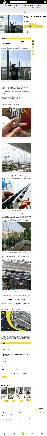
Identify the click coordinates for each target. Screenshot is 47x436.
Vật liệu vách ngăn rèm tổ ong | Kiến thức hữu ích (40, 43)
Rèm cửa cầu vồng (40, 7)
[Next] (21, 24)
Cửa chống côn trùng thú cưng (27, 5)
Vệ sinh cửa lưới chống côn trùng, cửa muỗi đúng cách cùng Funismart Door (40, 47)
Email (17, 369)
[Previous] (6, 24)
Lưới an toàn (9, 12)
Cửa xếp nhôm (38, 5)
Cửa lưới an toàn (16, 7)
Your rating (4, 358)
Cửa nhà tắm (32, 7)
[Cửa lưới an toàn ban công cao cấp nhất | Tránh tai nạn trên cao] (27, 390)
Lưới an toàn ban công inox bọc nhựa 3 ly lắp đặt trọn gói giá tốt (4, 397)
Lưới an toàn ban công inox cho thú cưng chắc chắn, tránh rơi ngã (19, 397)
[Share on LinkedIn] (32, 32)
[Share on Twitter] (27, 32)
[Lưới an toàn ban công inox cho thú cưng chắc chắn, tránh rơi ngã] (19, 390)
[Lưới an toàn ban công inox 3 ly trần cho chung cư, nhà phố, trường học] (11, 390)
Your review (4, 361)
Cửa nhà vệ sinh (24, 7)
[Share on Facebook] (25, 32)
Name (3, 369)
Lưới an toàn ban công (14, 12)
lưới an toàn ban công (17, 339)
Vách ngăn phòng (7, 7)
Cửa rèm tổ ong (8, 5)
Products (5, 12)
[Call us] (43, 412)
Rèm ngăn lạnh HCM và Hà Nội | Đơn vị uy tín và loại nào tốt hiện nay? (40, 51)
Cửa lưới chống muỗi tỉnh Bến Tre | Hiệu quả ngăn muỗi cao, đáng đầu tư (40, 54)
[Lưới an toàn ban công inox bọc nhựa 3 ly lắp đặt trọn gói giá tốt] (4, 390)
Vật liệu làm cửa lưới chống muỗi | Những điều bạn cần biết (40, 40)
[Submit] (26, 2)
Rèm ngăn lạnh (16, 5)
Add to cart (32, 23)
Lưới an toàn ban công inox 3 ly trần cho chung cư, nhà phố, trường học (11, 397)
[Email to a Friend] (28, 32)
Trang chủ (2, 12)
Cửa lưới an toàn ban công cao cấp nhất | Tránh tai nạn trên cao (27, 396)
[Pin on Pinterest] (30, 32)
